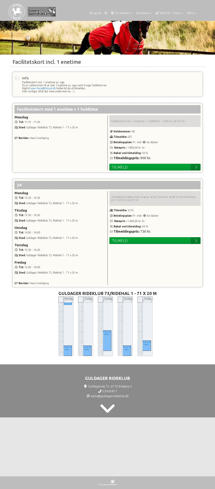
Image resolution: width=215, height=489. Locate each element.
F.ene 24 (68, 347)
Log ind (96, 12)
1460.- (67, 349)
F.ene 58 (68, 304)
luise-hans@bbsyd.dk (43, 88)
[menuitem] (96, 12)
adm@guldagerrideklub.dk (110, 396)
